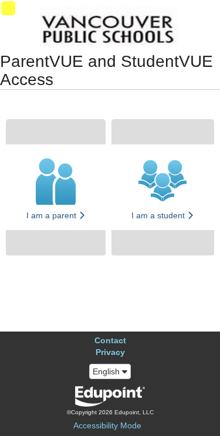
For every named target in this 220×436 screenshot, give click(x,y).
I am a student (159, 215)
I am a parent (52, 215)
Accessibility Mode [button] (107, 425)
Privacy (110, 352)
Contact (110, 340)
